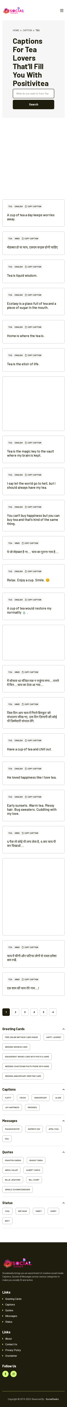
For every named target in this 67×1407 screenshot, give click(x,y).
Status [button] (7, 1203)
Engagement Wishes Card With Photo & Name (27, 1056)
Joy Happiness (12, 1107)
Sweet (39, 1211)
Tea (10, 206)
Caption (27, 30)
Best (7, 1221)
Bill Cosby (34, 1180)
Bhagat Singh (36, 1160)
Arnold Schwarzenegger (17, 1189)
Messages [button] (9, 1121)
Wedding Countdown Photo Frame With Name (27, 1066)
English (19, 206)
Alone (58, 1097)
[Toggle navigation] (61, 11)
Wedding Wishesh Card (16, 1047)
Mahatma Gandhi (13, 1160)
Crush (23, 1097)
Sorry (53, 1211)
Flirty (8, 1097)
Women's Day (34, 1129)
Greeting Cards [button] (13, 1029)
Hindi (17, 238)
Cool (7, 1211)
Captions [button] (9, 1089)
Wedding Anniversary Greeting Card (23, 1076)
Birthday (22, 1211)
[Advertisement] (33, 165)
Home (16, 30)
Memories (32, 1107)
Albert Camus (33, 1170)
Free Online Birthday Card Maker (21, 1037)
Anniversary (40, 1097)
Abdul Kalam (11, 1170)
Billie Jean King (12, 1180)
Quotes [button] (7, 1152)
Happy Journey (53, 1037)
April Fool (54, 1129)
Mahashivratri (12, 1129)
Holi (7, 1138)
